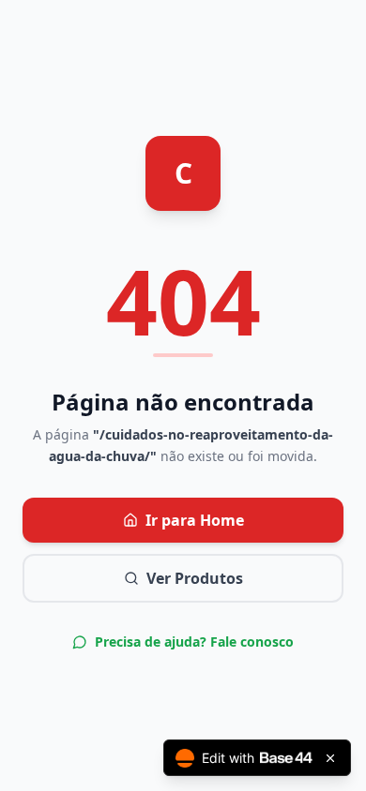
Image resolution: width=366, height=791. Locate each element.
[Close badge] (330, 758)
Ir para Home (194, 520)
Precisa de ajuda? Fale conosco (194, 641)
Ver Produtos (194, 578)
